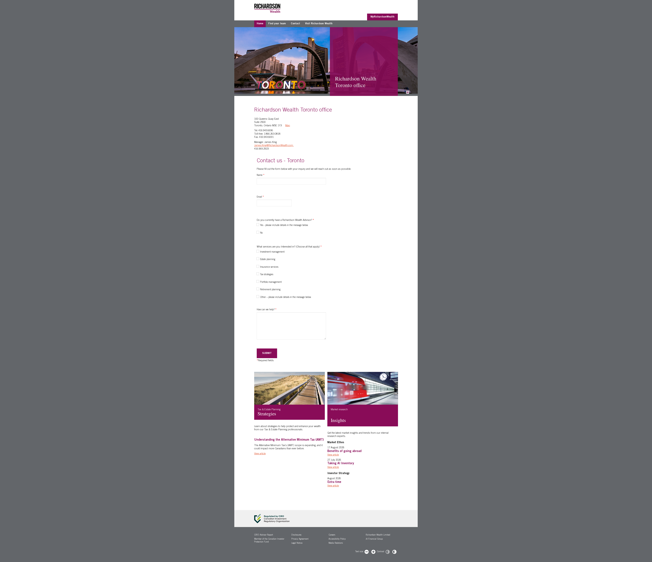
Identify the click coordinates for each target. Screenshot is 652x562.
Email (260, 197)
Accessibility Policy (337, 539)
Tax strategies (266, 274)
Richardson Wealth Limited (378, 535)
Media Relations (336, 543)
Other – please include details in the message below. (285, 297)
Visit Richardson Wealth (318, 23)
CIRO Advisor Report (263, 535)
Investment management (272, 252)
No (261, 233)
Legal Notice (296, 543)
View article (260, 454)
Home (260, 23)
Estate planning (267, 259)
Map (287, 125)
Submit (267, 353)
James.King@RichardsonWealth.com (274, 145)
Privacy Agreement (300, 539)
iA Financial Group (374, 539)
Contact (295, 23)
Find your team (277, 23)
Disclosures (296, 535)
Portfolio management (271, 282)
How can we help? (266, 310)
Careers (332, 535)
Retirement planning (270, 290)
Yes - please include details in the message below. (284, 225)
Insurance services (269, 267)
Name (260, 175)
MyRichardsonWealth (382, 17)
